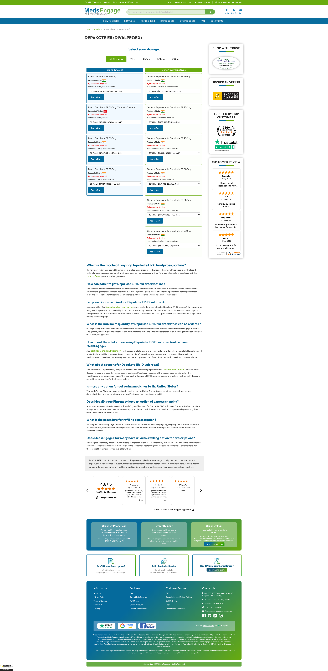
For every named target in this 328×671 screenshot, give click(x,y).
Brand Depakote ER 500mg (102, 138)
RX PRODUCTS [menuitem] (167, 21)
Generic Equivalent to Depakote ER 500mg (169, 169)
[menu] (164, 21)
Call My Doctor (172, 601)
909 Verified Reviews (106, 492)
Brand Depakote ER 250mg (102, 76)
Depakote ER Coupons (174, 369)
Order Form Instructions (175, 608)
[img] (106, 488)
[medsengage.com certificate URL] (228, 253)
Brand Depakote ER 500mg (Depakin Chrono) (111, 107)
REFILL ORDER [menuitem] (148, 21)
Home (87, 29)
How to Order (93, 276)
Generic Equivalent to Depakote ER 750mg (169, 230)
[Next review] (201, 490)
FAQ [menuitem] (203, 21)
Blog (131, 593)
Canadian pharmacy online (119, 306)
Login (168, 605)
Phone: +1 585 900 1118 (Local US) (217, 599)
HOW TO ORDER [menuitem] (111, 21)
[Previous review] (87, 490)
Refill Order (134, 601)
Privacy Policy (99, 597)
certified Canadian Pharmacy (106, 350)
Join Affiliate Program (138, 597)
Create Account (136, 605)
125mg (133, 59)
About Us (97, 593)
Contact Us (98, 605)
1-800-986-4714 (203, 2)
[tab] (116, 59)
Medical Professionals (138, 608)
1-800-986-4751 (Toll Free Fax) (229, 2)
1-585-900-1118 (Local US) (180, 2)
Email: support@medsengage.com (218, 611)
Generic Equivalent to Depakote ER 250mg (169, 107)
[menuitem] (164, 21)
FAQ (167, 593)
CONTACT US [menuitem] (217, 21)
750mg (175, 59)
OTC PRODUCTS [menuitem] (187, 21)
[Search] (210, 11)
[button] (6, 667)
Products (98, 29)
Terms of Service (100, 601)
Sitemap (97, 608)
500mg (161, 59)
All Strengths (116, 59)
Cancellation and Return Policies (179, 597)
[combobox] (170, 11)
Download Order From (214, 544)
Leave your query (217, 569)
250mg (146, 59)
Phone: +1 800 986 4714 (213, 603)
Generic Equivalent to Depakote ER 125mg (168, 76)
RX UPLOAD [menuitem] (129, 21)
